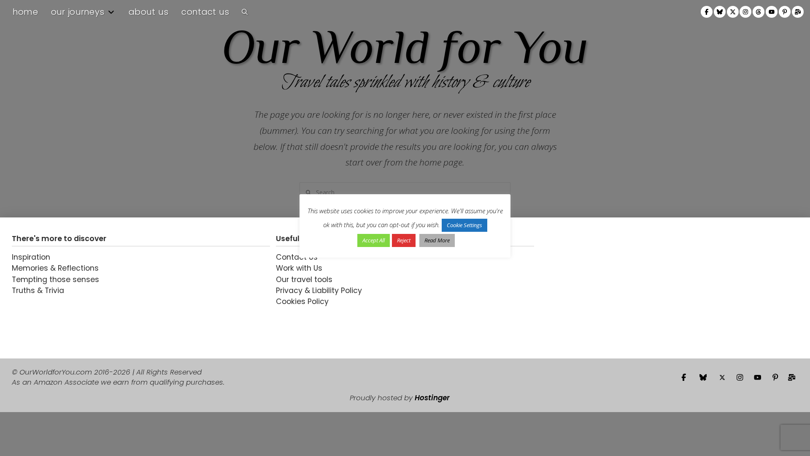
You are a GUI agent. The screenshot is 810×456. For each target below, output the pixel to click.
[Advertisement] (592, 288)
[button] (245, 12)
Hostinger (432, 398)
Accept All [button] (373, 240)
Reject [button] (403, 240)
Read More (437, 240)
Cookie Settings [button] (464, 225)
